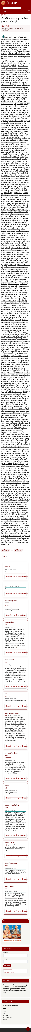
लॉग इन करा (19, 576)
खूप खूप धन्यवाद (9, 886)
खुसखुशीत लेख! (9, 622)
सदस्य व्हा (27, 576)
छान (6, 694)
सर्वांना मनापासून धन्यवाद (12, 713)
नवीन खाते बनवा (7, 970)
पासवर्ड (5, 959)
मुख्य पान (3, 15)
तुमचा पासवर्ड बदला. (8, 972)
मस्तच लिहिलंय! (9, 660)
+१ (5, 564)
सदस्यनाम (5, 953)
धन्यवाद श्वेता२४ (9, 843)
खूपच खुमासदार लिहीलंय (12, 805)
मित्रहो (7, 26)
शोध (5, 11)
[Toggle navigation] (29, 10)
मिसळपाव (12, 3)
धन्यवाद (7, 785)
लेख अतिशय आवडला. (11, 863)
